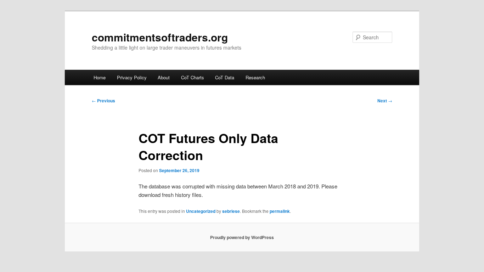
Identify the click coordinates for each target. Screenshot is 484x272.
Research (255, 77)
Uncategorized (200, 211)
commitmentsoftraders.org (160, 37)
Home (100, 77)
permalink (280, 211)
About (164, 77)
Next (384, 100)
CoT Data (224, 77)
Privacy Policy (132, 77)
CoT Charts (192, 77)
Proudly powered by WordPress (242, 237)
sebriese (231, 211)
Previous (103, 100)
